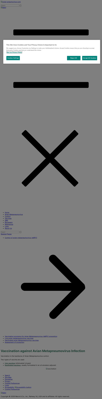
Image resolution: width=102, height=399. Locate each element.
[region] (51, 52)
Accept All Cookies (89, 58)
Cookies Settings (13, 58)
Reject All (73, 58)
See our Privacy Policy (14, 52)
